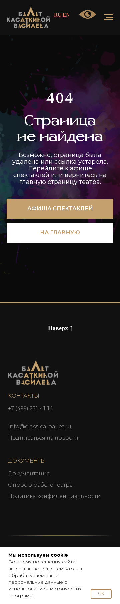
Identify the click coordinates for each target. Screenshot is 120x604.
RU (58, 15)
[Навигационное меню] (108, 17)
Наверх (58, 328)
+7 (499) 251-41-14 (30, 408)
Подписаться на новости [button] (43, 438)
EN (66, 15)
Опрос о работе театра (40, 485)
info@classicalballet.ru (39, 426)
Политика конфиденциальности (54, 496)
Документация (29, 473)
